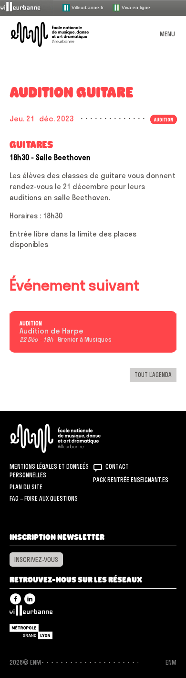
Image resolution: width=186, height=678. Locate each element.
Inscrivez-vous (36, 559)
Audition (31, 323)
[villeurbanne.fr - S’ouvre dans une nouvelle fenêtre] (26, 7)
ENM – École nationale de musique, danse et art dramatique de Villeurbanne (61, 34)
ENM (68, 438)
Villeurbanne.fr (86, 7)
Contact (117, 466)
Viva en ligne (135, 7)
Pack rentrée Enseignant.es (130, 480)
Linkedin (30, 599)
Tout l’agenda (153, 374)
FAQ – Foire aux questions (44, 498)
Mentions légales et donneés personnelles (49, 471)
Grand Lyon (31, 631)
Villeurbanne (31, 613)
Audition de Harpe (51, 331)
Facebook (15, 599)
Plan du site (26, 487)
